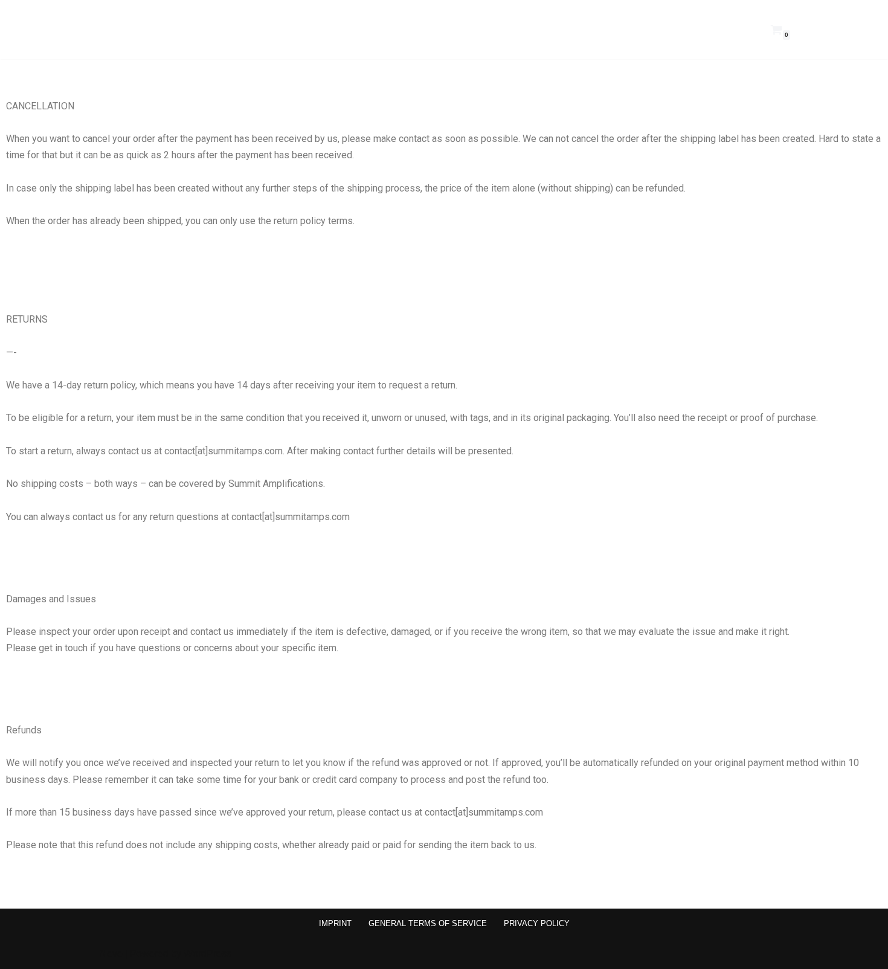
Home (554, 29)
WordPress (207, 953)
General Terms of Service (427, 923)
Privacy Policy (537, 923)
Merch (684, 29)
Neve (111, 953)
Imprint (335, 923)
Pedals (619, 29)
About (747, 29)
